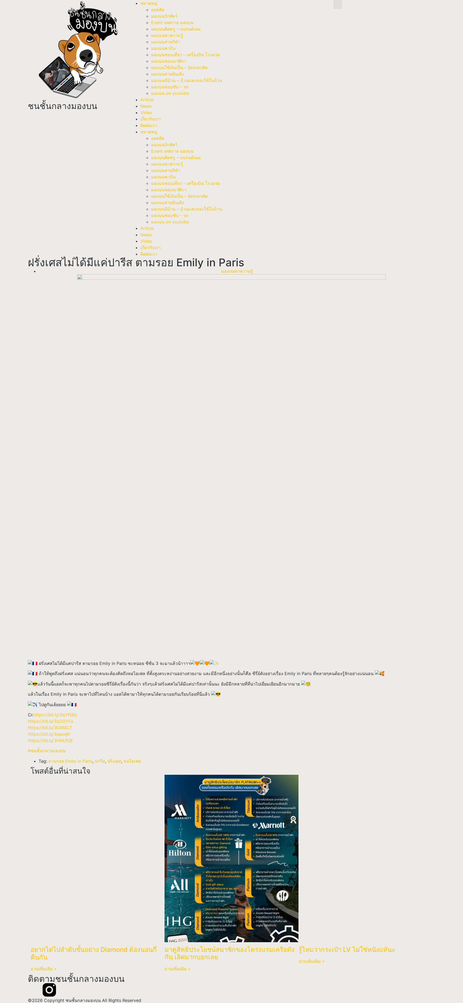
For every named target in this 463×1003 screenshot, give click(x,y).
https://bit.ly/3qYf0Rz (55, 714)
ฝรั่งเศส (114, 761)
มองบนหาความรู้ (167, 35)
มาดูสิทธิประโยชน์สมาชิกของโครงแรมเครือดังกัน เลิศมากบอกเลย (229, 953)
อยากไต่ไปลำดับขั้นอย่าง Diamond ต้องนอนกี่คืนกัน (94, 953)
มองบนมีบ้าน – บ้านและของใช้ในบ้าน (186, 80)
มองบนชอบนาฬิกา (168, 61)
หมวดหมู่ (148, 3)
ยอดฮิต (157, 9)
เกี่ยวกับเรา (150, 119)
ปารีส (100, 761)
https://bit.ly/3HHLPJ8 (50, 740)
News (146, 106)
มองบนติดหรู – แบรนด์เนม (176, 29)
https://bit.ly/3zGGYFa (50, 721)
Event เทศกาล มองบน (172, 22)
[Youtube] (64, 990)
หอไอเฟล (132, 761)
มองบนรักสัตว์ (164, 16)
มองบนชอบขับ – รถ (169, 86)
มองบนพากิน (163, 48)
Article (147, 99)
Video (146, 112)
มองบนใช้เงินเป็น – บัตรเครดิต (179, 67)
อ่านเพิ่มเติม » (44, 968)
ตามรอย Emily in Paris (70, 761)
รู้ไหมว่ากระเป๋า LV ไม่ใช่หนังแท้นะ (346, 949)
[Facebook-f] (34, 990)
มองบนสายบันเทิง (167, 74)
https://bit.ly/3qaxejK (49, 734)
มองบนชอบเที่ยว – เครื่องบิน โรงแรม (185, 54)
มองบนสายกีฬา (165, 41)
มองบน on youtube (170, 93)
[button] (337, 4)
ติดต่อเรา (148, 125)
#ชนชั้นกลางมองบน (47, 750)
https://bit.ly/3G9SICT (50, 727)
